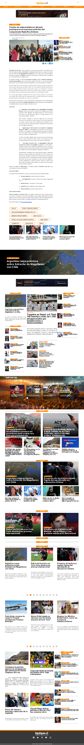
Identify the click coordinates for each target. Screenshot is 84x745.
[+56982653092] (50, 737)
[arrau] (56, 42)
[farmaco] (58, 693)
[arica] (56, 53)
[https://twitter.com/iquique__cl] (37, 737)
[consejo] (58, 720)
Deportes (13, 385)
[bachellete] (60, 334)
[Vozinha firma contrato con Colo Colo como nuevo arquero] (7, 353)
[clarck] (7, 361)
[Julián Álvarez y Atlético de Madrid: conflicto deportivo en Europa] (60, 325)
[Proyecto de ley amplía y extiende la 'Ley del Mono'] (58, 683)
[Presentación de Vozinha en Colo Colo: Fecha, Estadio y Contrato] (7, 338)
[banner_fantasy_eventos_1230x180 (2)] (42, 17)
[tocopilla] (58, 702)
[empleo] (58, 711)
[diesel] (56, 48)
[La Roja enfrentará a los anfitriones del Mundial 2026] (7, 330)
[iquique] (42, 5)
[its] (58, 674)
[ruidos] (56, 59)
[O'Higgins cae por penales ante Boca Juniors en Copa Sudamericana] (7, 368)
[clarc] (7, 345)
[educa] (60, 306)
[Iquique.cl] (6, 2)
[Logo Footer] (41, 735)
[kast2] (60, 315)
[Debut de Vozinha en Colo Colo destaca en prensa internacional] (60, 296)
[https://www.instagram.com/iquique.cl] (42, 737)
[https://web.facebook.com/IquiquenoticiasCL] (33, 737)
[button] (13, 208)
